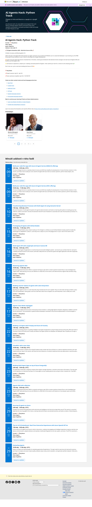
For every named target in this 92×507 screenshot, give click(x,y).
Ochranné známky (67, 482)
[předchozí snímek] (6, 127)
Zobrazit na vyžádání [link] (19, 180)
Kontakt (64, 481)
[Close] (90, 5)
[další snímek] (42, 127)
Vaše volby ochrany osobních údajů (69, 492)
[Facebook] (7, 482)
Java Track (10, 83)
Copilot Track (11, 85)
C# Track (10, 91)
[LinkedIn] (19, 482)
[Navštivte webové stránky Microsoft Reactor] (17, 1)
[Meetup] (10, 482)
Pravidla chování (66, 489)
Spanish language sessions (14, 93)
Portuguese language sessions (15, 96)
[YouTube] (16, 482)
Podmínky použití (67, 487)
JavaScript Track (11, 88)
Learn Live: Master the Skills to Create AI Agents (19, 102)
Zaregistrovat (82, 5)
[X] (13, 482)
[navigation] (14, 144)
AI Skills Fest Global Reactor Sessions (16, 104)
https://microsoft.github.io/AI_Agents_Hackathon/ (47, 109)
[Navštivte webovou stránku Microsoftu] (8, 1)
